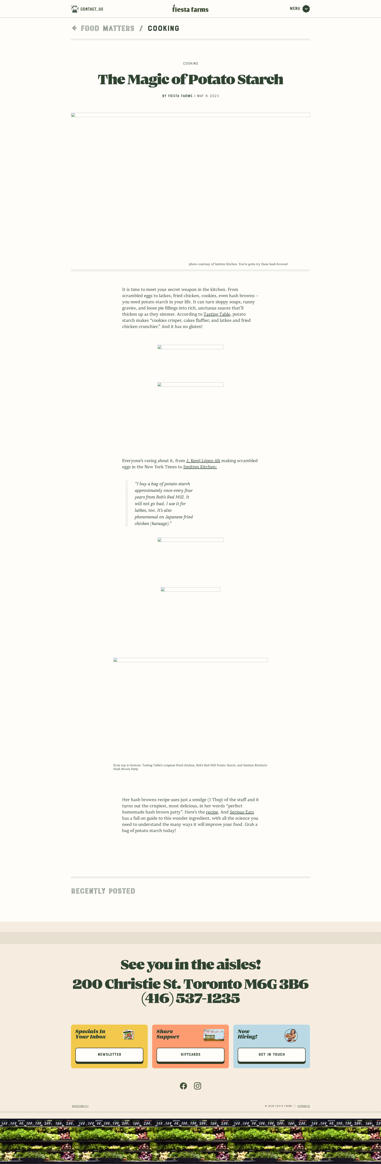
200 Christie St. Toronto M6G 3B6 (191, 985)
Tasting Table (217, 314)
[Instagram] (197, 1088)
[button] (109, 1055)
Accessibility (80, 1106)
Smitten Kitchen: (200, 467)
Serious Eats (242, 812)
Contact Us (91, 9)
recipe (212, 812)
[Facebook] (183, 1088)
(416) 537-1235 (190, 999)
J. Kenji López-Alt (203, 461)
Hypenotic (304, 1106)
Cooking (190, 64)
